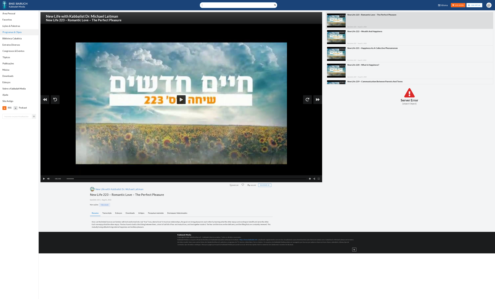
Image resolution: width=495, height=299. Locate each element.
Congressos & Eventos (13, 51)
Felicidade (104, 205)
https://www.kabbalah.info (249, 239)
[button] (4, 108)
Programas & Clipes (12, 32)
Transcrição (107, 213)
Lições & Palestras (11, 26)
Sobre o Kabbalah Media (14, 88)
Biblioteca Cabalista (12, 38)
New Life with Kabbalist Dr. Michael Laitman (119, 189)
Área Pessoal (8, 13)
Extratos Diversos (11, 44)
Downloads (7, 76)
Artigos (141, 213)
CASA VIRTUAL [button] (476, 5)
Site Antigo (7, 101)
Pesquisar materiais (156, 213)
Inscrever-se (264, 185)
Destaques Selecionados (177, 213)
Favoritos (7, 19)
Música (5, 69)
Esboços (6, 82)
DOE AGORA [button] (459, 5)
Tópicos (6, 57)
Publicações (8, 63)
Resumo (95, 213)
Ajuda (5, 94)
